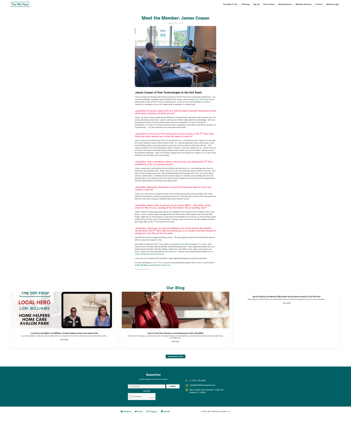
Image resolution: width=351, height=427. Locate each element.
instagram (152, 411)
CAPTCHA (146, 391)
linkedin (166, 411)
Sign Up (256, 4)
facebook (127, 411)
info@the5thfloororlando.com (159, 265)
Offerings (245, 4)
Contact (319, 4)
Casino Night (183, 244)
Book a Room (269, 4)
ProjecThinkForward (156, 254)
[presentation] (142, 396)
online (199, 263)
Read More (64, 339)
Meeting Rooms (285, 4)
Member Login (332, 4)
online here (172, 252)
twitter (140, 411)
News (181, 23)
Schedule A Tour (230, 4)
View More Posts (175, 356)
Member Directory (304, 4)
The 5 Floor (157, 263)
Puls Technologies (202, 99)
